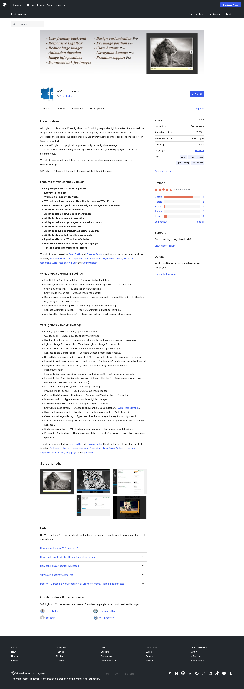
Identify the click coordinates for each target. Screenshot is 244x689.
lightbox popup (183, 163)
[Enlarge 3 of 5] (106, 499)
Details (46, 108)
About (14, 647)
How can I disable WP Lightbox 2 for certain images (67, 557)
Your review (161, 221)
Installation (77, 108)
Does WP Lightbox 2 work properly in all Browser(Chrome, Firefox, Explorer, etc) (82, 583)
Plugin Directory (18, 14)
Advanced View (163, 171)
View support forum (165, 245)
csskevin (50, 617)
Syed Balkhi (66, 96)
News (14, 652)
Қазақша (42, 674)
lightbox (199, 157)
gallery (183, 157)
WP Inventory (106, 617)
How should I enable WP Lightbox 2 (59, 548)
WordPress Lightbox (128, 407)
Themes (60, 652)
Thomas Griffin (94, 254)
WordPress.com (199, 647)
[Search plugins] (41, 24)
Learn (103, 647)
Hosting (14, 656)
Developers (106, 656)
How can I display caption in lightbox (59, 566)
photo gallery (197, 163)
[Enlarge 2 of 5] (106, 472)
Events (149, 652)
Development (97, 108)
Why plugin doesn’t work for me (56, 575)
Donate (150, 656)
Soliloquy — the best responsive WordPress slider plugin (79, 258)
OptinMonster (89, 262)
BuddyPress (197, 660)
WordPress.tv (108, 660)
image (191, 157)
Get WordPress (230, 5)
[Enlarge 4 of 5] (142, 472)
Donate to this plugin (165, 274)
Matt (194, 652)
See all (200, 221)
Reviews (61, 108)
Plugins (59, 656)
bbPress (196, 656)
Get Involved (152, 647)
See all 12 (199, 150)
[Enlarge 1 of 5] (70, 472)
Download (197, 94)
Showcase (61, 647)
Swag (149, 660)
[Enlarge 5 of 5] (142, 500)
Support (200, 108)
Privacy (14, 660)
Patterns (60, 660)
